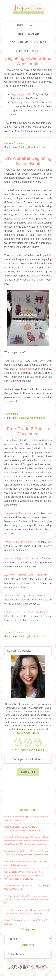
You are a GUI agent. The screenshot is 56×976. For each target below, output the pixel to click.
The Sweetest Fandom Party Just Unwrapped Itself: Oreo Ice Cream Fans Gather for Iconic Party (26, 900)
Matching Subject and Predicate (25, 575)
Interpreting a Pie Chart (18, 542)
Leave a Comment (14, 143)
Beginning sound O (22, 102)
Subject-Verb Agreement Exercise (25, 595)
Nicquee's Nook (28, 9)
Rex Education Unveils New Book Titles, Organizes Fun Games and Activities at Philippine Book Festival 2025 (23, 875)
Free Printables (36, 147)
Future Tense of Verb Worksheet (26, 612)
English (23, 147)
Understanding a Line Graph (21, 558)
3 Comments (11, 413)
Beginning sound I (21, 94)
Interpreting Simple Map (18, 513)
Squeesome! (39, 968)
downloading (26, 368)
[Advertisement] (28, 791)
